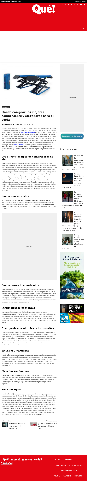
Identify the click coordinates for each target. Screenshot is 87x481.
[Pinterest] (30, 438)
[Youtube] (81, 5)
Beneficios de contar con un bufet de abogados (17, 426)
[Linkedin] (46, 438)
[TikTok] (74, 5)
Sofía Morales (7, 124)
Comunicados (6, 107)
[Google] (84, 5)
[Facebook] (62, 5)
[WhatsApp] (35, 438)
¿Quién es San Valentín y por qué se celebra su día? (47, 426)
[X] (78, 5)
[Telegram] (71, 5)
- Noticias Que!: (16, 1)
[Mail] (68, 5)
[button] (82, 28)
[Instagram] (65, 5)
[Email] (51, 438)
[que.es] (43, 9)
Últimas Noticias (5, 1)
